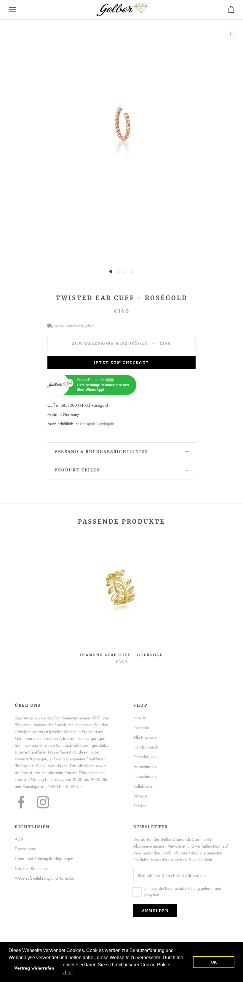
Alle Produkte (144, 737)
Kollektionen (143, 786)
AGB (19, 839)
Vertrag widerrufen (34, 968)
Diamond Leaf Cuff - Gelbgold (121, 655)
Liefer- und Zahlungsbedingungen (44, 859)
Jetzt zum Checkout (121, 362)
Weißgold (106, 424)
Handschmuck (145, 747)
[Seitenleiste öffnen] (12, 9)
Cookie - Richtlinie (31, 868)
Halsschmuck (144, 767)
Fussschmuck (144, 776)
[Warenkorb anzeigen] (231, 9)
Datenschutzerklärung (182, 888)
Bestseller (141, 727)
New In (139, 718)
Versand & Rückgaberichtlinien (101, 451)
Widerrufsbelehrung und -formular (45, 878)
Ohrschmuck (144, 757)
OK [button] (214, 962)
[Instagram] (43, 802)
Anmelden (155, 910)
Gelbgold (87, 424)
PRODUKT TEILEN (77, 470)
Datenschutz (25, 849)
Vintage (140, 796)
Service (139, 806)
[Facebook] (21, 802)
